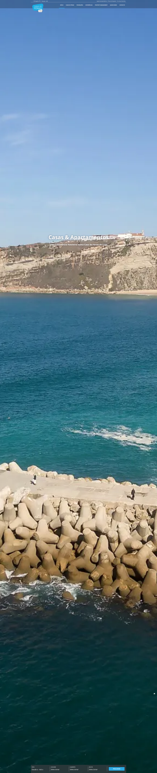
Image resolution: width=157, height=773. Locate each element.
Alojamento (72, 767)
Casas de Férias (70, 5)
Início (61, 5)
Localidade (53, 767)
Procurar (116, 769)
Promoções (80, 5)
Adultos (91, 767)
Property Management (101, 5)
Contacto (122, 5)
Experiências (88, 5)
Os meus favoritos (121, 1)
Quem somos (113, 5)
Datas (33, 767)
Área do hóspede (112, 1)
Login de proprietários (102, 1)
